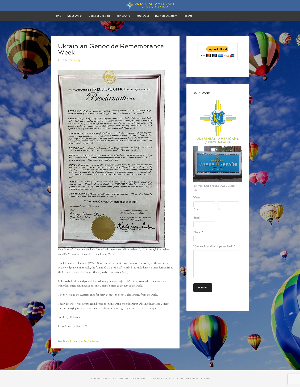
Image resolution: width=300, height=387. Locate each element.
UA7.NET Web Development (193, 379)
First (196, 209)
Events (73, 340)
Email (197, 217)
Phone (198, 232)
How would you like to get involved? (214, 246)
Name (197, 197)
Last (220, 209)
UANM (150, 5)
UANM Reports (91, 340)
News (80, 340)
